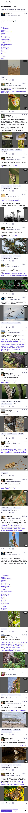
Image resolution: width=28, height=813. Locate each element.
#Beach (3, 55)
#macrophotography (6, 451)
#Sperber (3, 606)
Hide (25, 61)
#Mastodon (4, 52)
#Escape (3, 45)
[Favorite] (10, 80)
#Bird (2, 27)
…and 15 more (4, 435)
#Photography (4, 36)
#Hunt (2, 58)
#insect (15, 449)
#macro (24, 449)
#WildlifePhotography (6, 44)
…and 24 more (15, 510)
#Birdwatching (4, 28)
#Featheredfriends (5, 39)
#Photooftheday (5, 49)
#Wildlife (3, 33)
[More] (16, 80)
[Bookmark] (13, 80)
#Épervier (3, 609)
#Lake (2, 53)
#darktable (20, 452)
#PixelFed (3, 42)
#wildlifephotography (11, 452)
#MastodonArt (5, 47)
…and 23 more (15, 188)
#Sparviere (4, 608)
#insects (20, 449)
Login (15, 811)
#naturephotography (21, 451)
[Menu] (25, 811)
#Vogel (3, 50)
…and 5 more (4, 324)
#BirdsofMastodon (6, 41)
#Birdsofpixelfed (5, 38)
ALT (26, 108)
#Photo (3, 35)
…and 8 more (24, 695)
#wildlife (3, 452)
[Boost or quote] (6, 80)
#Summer (3, 56)
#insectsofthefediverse (7, 449)
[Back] (1, 2)
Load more (14, 806)
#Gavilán (3, 605)
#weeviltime (4, 454)
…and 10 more (4, 151)
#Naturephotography (6, 31)
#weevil (25, 452)
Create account (7, 811)
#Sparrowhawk (5, 603)
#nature (14, 451)
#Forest (3, 602)
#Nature (3, 30)
